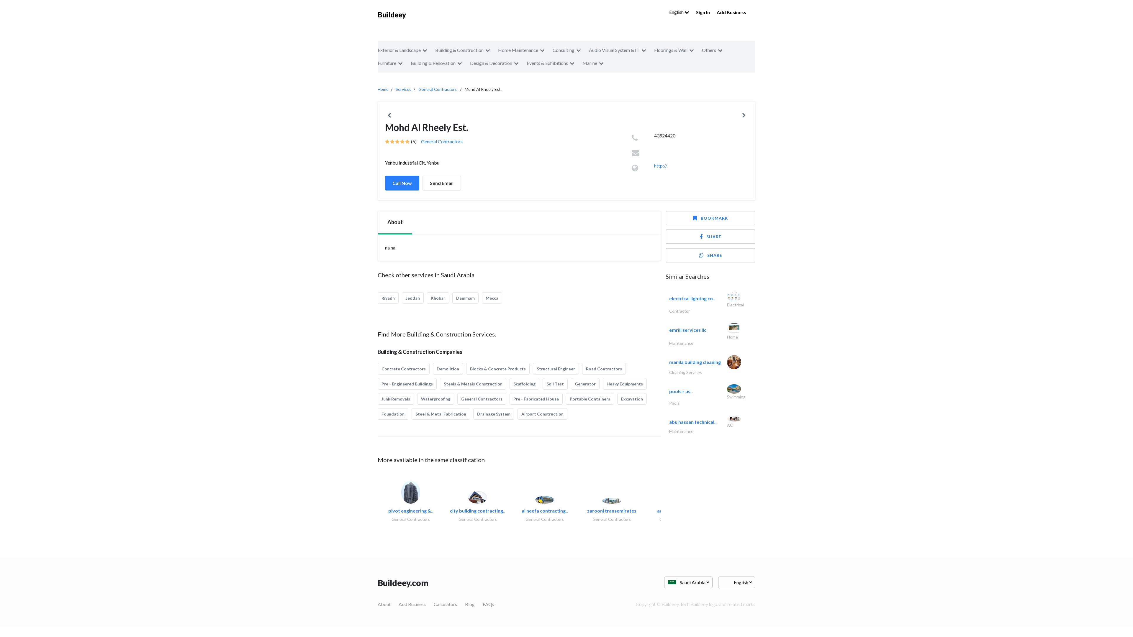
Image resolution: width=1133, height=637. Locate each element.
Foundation (393, 413)
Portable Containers (590, 398)
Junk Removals (396, 398)
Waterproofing (435, 398)
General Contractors (437, 89)
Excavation (632, 398)
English (677, 12)
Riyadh (388, 298)
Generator (585, 383)
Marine (589, 63)
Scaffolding (524, 383)
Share (713, 236)
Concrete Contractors (404, 368)
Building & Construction (459, 50)
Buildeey (392, 14)
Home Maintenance (518, 50)
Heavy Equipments (625, 383)
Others (709, 50)
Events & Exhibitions (547, 63)
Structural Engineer (556, 368)
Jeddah (413, 298)
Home (383, 89)
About (384, 604)
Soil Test (555, 383)
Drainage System (493, 413)
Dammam (465, 298)
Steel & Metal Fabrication (440, 413)
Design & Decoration (491, 63)
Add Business (731, 12)
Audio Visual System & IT (614, 50)
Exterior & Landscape (399, 50)
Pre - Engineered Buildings (407, 383)
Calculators (445, 604)
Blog (470, 604)
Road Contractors (604, 368)
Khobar (438, 298)
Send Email (441, 183)
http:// (660, 165)
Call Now (402, 183)
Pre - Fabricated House (536, 398)
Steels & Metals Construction (473, 383)
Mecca (492, 298)
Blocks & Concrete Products (498, 368)
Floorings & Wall (670, 50)
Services (403, 89)
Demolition (448, 368)
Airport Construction (542, 413)
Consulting (563, 50)
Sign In (703, 12)
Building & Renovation (433, 63)
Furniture (387, 63)
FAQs (488, 604)
